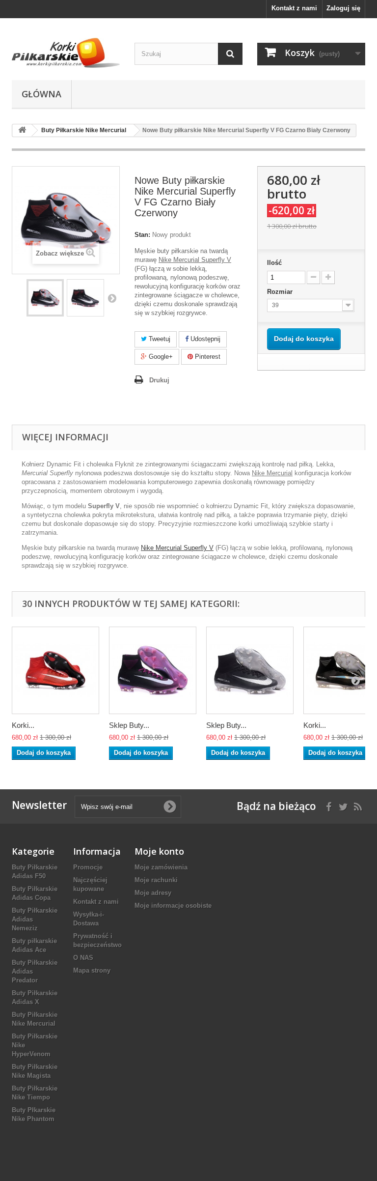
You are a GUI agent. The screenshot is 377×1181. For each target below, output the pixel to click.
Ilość (274, 262)
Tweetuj (158, 339)
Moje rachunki (156, 880)
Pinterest (206, 356)
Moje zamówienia (161, 867)
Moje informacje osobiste (173, 905)
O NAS (83, 957)
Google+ (160, 356)
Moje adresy (153, 892)
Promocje (88, 867)
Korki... (23, 725)
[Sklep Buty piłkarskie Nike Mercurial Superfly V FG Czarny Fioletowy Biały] (152, 670)
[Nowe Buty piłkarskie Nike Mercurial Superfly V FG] (45, 298)
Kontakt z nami (294, 8)
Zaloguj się (343, 8)
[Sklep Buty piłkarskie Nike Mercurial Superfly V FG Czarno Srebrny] (250, 670)
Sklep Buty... (129, 725)
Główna (41, 94)
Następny (112, 298)
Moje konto (159, 851)
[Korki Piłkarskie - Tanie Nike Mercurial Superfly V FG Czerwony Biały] (55, 670)
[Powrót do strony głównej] (22, 130)
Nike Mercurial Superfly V (177, 547)
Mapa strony (91, 970)
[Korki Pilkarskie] (66, 53)
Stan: (142, 234)
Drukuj (159, 380)
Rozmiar (281, 291)
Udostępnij (204, 339)
